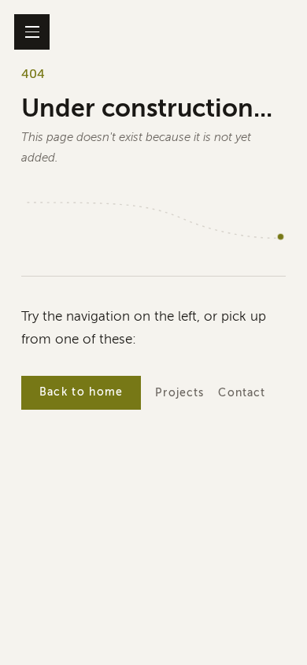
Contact (241, 392)
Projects (179, 392)
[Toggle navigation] (32, 32)
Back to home (81, 392)
